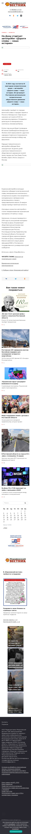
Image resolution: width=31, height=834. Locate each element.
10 (4, 515)
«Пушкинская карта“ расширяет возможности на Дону (14, 382)
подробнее (12, 824)
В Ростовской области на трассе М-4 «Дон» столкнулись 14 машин (15, 455)
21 (18, 517)
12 (11, 515)
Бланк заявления (7, 784)
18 (7, 517)
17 (4, 517)
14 (18, 515)
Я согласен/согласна (16, 831)
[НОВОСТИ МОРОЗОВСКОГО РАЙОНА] (15, 605)
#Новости (7, 64)
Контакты (5, 722)
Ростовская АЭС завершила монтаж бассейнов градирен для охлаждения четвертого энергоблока (15, 353)
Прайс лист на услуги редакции (12, 786)
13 (14, 515)
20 (15, 517)
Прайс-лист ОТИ (7, 791)
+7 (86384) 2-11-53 (15, 9)
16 (25, 515)
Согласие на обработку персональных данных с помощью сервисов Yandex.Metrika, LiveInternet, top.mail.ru (14, 768)
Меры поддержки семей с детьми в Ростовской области (15, 416)
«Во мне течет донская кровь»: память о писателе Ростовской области (13, 316)
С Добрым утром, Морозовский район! (15, 270)
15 (21, 515)
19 (11, 517)
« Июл (5, 528)
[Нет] (29, 827)
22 (22, 517)
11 (7, 515)
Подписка (5, 724)
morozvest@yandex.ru (15, 11)
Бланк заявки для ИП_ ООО (10, 782)
